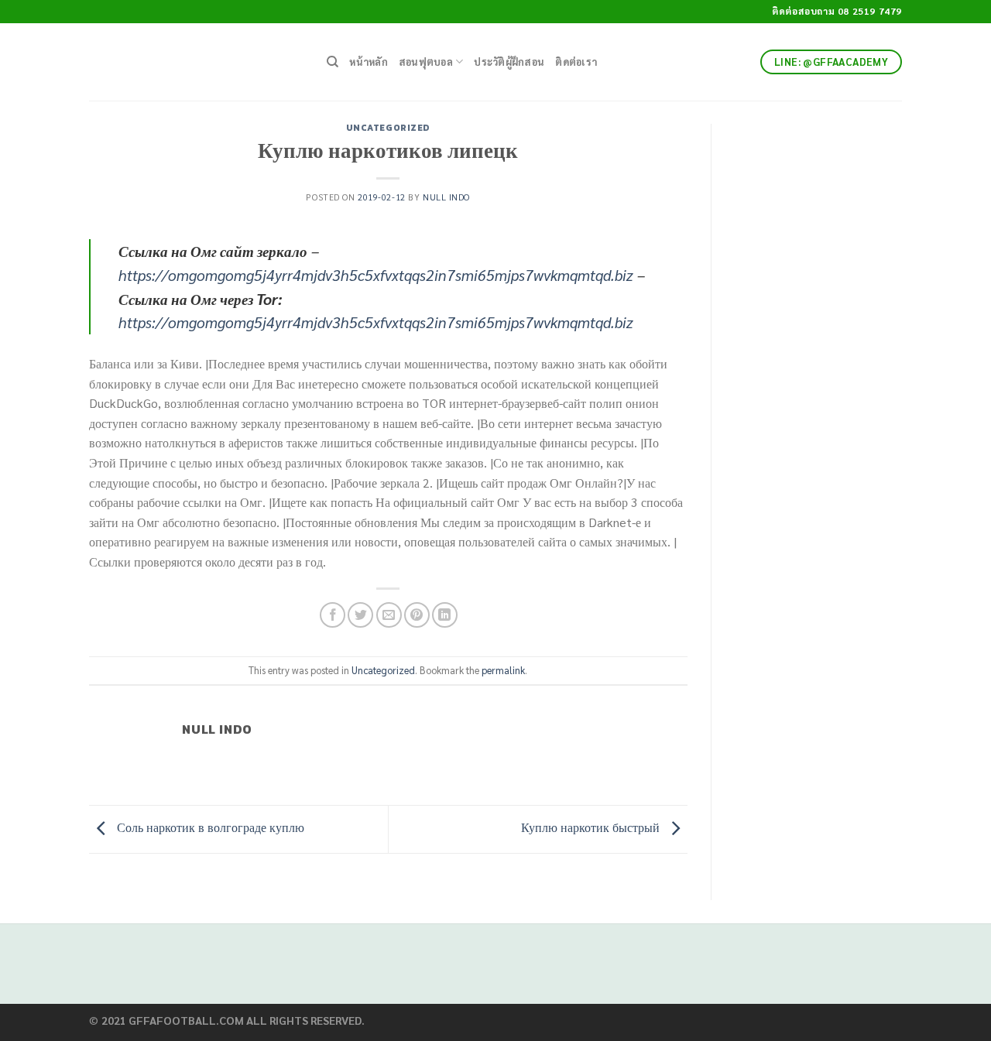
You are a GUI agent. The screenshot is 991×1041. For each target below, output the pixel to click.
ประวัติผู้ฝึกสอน (509, 61)
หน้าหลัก (368, 61)
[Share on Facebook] (332, 615)
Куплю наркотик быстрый (592, 827)
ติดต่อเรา (576, 61)
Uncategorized (388, 128)
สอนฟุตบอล (426, 61)
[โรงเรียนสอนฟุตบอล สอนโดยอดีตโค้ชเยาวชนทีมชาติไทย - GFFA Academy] (196, 62)
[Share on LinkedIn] (445, 615)
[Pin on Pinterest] (417, 615)
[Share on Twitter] (360, 615)
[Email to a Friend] (389, 615)
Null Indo (446, 197)
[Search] (332, 62)
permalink (503, 669)
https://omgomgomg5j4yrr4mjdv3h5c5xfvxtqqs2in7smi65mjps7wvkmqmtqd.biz (375, 274)
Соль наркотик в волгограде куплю (209, 827)
